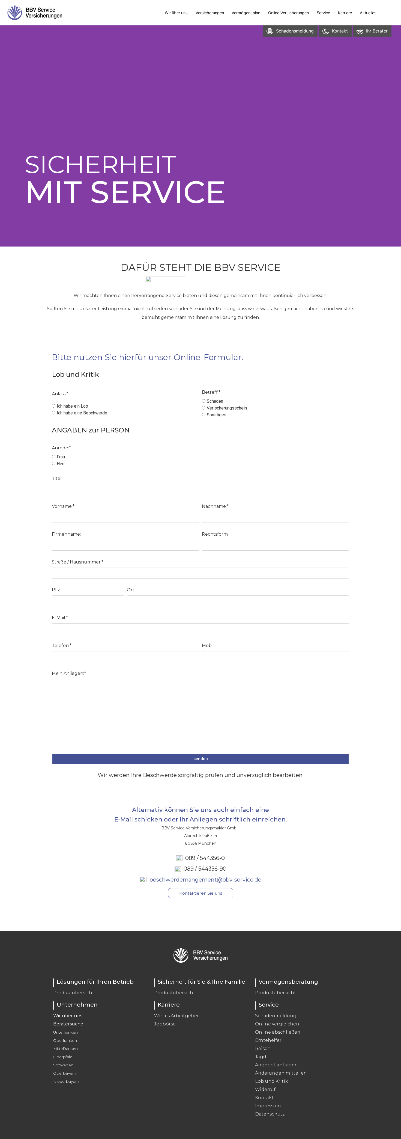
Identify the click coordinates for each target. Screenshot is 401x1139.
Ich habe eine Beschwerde (82, 413)
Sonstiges (216, 414)
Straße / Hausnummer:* (77, 562)
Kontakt (264, 1097)
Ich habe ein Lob (72, 406)
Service (323, 12)
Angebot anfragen (276, 1064)
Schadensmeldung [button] (295, 31)
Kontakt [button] (340, 31)
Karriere (345, 12)
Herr (61, 463)
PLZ (56, 589)
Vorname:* (63, 506)
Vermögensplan (246, 12)
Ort (130, 589)
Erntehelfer (268, 1040)
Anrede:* (61, 447)
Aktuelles (368, 12)
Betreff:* (211, 392)
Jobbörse (165, 1024)
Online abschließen (277, 1032)
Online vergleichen (277, 1024)
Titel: (57, 478)
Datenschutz (270, 1114)
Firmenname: (66, 534)
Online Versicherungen (288, 12)
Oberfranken (65, 1040)
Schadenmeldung (276, 1015)
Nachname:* (215, 506)
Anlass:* (60, 393)
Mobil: (208, 645)
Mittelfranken (65, 1048)
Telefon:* (61, 645)
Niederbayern (66, 1081)
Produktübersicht (73, 992)
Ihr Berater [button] (377, 31)
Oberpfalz (62, 1056)
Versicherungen (210, 12)
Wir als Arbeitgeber (176, 1015)
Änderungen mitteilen (281, 1073)
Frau (61, 456)
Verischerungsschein (227, 408)
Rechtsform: (215, 534)
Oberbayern (64, 1073)
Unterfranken (65, 1032)
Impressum (268, 1105)
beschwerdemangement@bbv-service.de (204, 879)
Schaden (215, 401)
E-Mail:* (60, 617)
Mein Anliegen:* (69, 673)
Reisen (263, 1048)
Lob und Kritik (271, 1081)
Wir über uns (176, 12)
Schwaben (63, 1065)
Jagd (260, 1056)
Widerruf (265, 1089)
